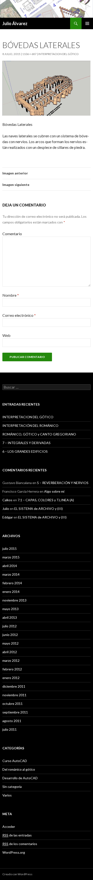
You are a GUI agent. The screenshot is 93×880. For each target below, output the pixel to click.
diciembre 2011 (13, 686)
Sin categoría (12, 787)
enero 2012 (11, 678)
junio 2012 (10, 635)
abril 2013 (9, 617)
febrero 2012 (12, 669)
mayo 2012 (10, 643)
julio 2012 (9, 626)
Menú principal (87, 23)
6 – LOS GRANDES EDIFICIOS (25, 451)
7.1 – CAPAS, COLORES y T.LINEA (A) (46, 500)
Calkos (7, 500)
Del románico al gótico (18, 769)
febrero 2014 (12, 583)
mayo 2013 (10, 609)
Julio (5, 509)
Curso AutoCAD (14, 761)
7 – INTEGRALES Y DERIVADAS (26, 443)
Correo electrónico (19, 315)
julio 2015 (9, 548)
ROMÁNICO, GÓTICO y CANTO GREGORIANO (39, 434)
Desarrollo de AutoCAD (20, 778)
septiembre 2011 (15, 712)
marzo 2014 (11, 574)
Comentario (12, 233)
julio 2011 (9, 729)
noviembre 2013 (14, 600)
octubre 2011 (12, 704)
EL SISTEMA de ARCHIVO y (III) (38, 509)
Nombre (10, 295)
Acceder (8, 826)
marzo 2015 (11, 557)
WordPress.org (13, 852)
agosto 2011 (11, 721)
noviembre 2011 (14, 695)
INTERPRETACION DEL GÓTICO (58, 54)
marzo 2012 (11, 660)
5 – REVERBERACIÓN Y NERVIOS (62, 483)
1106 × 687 (29, 54)
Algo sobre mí (54, 491)
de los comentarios (19, 844)
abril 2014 (9, 566)
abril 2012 (9, 652)
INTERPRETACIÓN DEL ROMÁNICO (30, 425)
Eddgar (7, 517)
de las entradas (17, 835)
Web (6, 335)
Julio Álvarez (14, 23)
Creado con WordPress (17, 874)
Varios (7, 795)
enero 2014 (11, 592)
